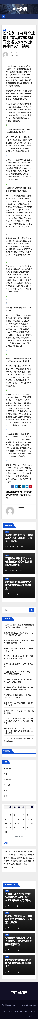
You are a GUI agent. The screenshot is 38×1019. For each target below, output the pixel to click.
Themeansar (32, 1005)
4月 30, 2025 (11, 928)
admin (15, 53)
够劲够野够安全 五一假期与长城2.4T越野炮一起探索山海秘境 (19, 495)
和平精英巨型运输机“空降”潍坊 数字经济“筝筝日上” (18, 585)
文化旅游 (7, 779)
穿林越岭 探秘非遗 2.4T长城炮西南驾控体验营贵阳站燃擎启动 (18, 561)
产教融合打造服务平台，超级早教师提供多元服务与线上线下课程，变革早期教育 (18, 721)
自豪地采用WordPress (9, 1005)
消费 (5, 790)
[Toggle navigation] (19, 16)
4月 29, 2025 (11, 950)
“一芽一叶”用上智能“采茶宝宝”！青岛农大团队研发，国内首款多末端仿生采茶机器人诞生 (18, 731)
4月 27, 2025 (11, 972)
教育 (5, 774)
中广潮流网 (19, 9)
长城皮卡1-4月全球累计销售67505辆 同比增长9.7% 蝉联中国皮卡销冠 (18, 897)
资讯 (4, 29)
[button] (35, 16)
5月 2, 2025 (11, 906)
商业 (26, 1011)
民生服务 (7, 785)
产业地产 (7, 768)
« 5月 (6, 843)
